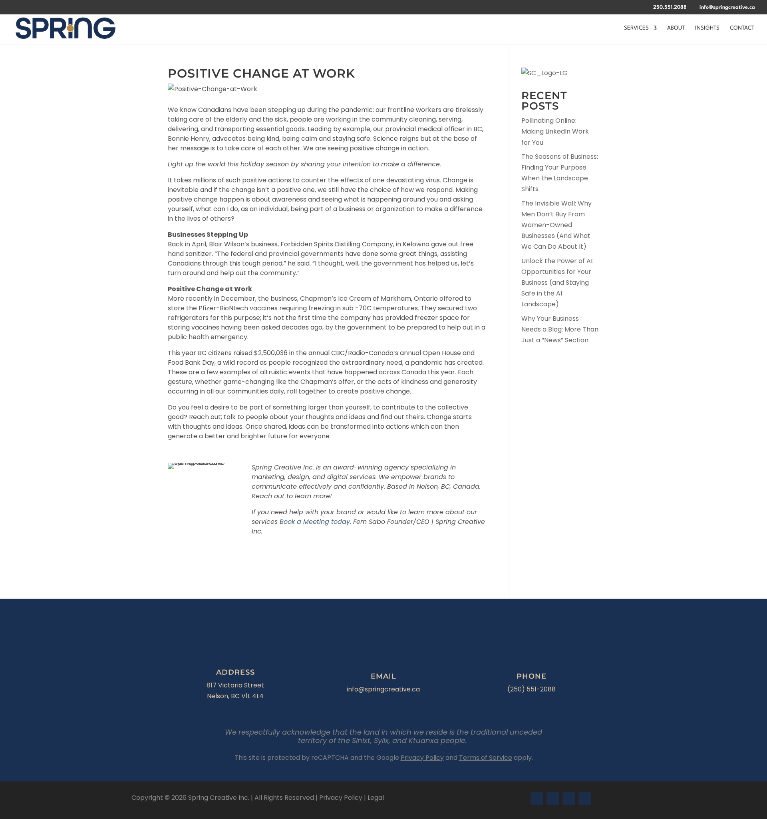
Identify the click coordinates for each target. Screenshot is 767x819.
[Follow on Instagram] (552, 798)
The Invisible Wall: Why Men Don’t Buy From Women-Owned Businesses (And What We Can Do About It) (556, 225)
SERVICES (636, 28)
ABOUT (676, 28)
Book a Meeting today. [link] (316, 521)
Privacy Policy (422, 757)
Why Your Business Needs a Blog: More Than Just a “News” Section (559, 329)
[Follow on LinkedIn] (568, 798)
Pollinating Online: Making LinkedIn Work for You (555, 131)
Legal (376, 797)
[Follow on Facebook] (537, 798)
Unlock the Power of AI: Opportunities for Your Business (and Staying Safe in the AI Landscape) (557, 282)
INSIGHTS (707, 28)
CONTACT (742, 28)
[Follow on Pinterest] (584, 798)
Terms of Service (485, 757)
